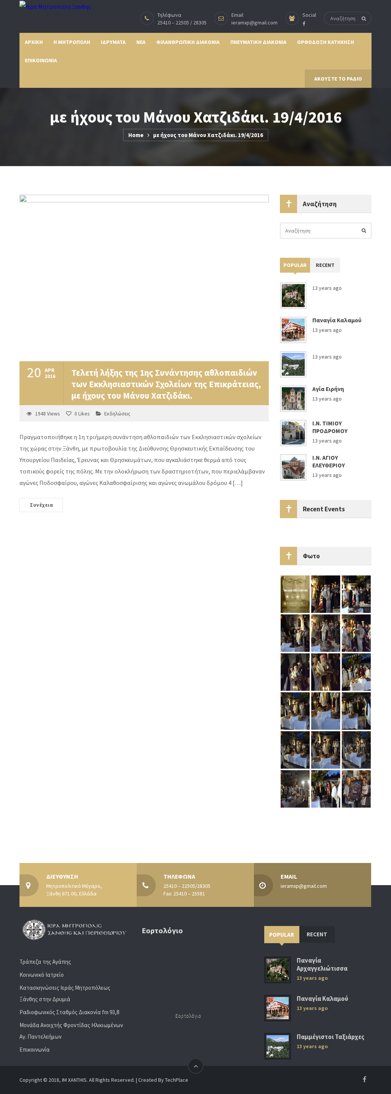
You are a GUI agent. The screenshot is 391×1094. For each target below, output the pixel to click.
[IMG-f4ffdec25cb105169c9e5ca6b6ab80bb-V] (295, 593)
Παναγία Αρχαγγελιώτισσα (322, 965)
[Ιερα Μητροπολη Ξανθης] (55, 6)
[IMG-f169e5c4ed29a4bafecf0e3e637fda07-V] (325, 671)
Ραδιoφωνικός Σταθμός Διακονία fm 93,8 (69, 1012)
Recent (325, 265)
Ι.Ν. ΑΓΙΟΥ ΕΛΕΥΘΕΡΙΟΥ (328, 461)
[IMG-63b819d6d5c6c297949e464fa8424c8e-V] (325, 632)
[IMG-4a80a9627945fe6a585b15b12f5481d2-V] (356, 749)
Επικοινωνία (34, 1049)
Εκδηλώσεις (117, 413)
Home (136, 135)
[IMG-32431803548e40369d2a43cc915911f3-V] (295, 632)
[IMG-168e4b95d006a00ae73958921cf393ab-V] (325, 593)
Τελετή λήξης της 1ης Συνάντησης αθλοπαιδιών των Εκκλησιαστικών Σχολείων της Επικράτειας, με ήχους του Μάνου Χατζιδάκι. (166, 384)
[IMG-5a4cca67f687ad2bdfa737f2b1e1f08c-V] (295, 671)
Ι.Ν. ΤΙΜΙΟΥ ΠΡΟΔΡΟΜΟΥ (329, 427)
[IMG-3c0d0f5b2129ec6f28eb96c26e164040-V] (325, 710)
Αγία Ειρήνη (328, 389)
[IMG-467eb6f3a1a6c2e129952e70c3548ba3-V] (356, 671)
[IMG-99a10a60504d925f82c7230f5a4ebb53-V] (356, 788)
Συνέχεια (41, 505)
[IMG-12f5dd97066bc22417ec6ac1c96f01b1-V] (325, 788)
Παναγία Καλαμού (337, 320)
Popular (295, 265)
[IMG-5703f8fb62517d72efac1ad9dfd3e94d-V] (356, 710)
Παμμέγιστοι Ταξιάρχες (330, 1037)
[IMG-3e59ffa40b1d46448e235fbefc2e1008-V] (325, 749)
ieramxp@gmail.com (254, 22)
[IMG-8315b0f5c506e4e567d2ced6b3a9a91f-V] (295, 788)
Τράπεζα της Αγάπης (45, 961)
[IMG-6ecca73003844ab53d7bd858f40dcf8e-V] (295, 749)
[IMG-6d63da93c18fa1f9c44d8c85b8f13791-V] (356, 593)
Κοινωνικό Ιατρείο (41, 974)
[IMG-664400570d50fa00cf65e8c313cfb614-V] (356, 632)
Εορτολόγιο (188, 1015)
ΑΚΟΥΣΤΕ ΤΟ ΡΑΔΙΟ (338, 78)
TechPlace (176, 1079)
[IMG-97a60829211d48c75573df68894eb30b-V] (295, 710)
